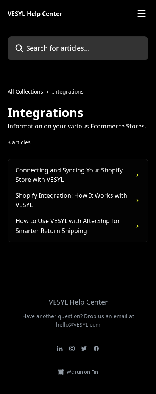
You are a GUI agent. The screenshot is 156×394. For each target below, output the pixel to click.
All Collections (25, 91)
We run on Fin (82, 371)
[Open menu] (141, 13)
